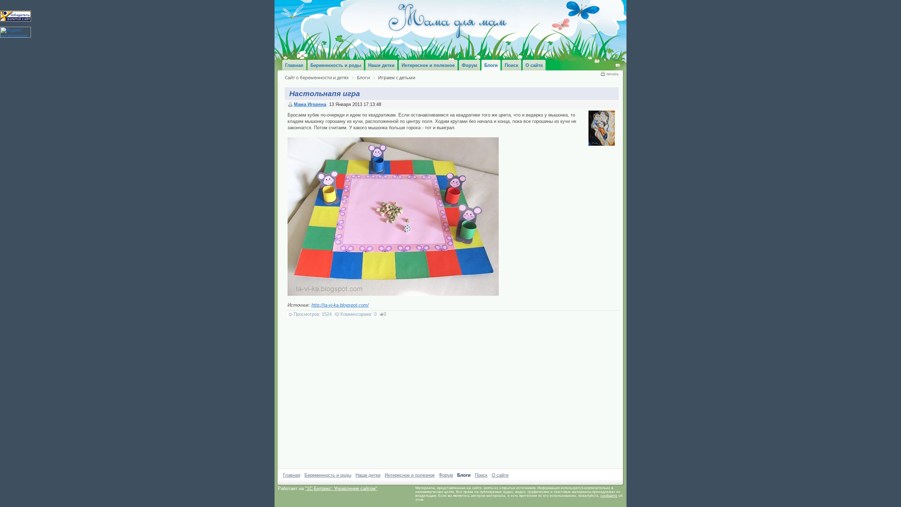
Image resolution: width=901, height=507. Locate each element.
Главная (291, 475)
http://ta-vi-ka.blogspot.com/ (340, 305)
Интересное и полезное (410, 475)
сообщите (608, 495)
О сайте (500, 475)
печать (612, 74)
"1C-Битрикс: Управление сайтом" (341, 488)
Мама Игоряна (310, 104)
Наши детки (367, 475)
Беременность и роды (327, 475)
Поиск (481, 475)
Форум (446, 475)
